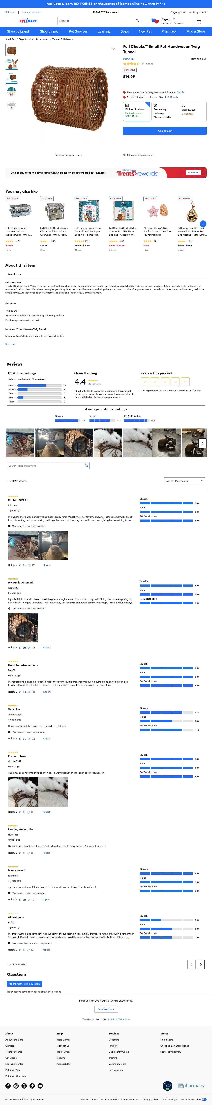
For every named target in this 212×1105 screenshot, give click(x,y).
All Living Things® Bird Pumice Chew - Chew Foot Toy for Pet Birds (157, 231)
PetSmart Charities (15, 1075)
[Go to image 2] (11, 64)
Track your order (31, 12)
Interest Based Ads (130, 1099)
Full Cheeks (129, 58)
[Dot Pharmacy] (191, 1086)
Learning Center (14, 1063)
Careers (9, 1045)
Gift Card (10, 12)
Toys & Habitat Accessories (33, 39)
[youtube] (40, 1086)
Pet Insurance (116, 1069)
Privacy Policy (112, 1099)
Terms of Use (97, 1099)
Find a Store (166, 1039)
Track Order (63, 1051)
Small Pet (10, 39)
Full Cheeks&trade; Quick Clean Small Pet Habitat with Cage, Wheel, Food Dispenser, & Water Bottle (54, 232)
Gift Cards (11, 1057)
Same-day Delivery (170, 1051)
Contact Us (63, 1045)
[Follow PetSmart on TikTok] (32, 1086)
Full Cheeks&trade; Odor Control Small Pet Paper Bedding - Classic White (122, 231)
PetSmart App (13, 1069)
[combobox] (99, 20)
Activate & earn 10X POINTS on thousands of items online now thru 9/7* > (106, 4)
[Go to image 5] (11, 105)
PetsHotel (114, 1045)
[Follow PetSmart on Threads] (24, 1086)
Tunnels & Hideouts (62, 39)
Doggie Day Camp (119, 1051)
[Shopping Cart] (203, 22)
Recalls (84, 1099)
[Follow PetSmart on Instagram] (16, 1086)
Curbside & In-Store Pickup (174, 1045)
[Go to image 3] (11, 77)
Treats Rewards (13, 1051)
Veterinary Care (117, 1063)
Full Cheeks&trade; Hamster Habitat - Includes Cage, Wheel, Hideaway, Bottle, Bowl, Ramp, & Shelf (19, 232)
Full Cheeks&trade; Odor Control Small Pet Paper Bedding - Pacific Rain (88, 231)
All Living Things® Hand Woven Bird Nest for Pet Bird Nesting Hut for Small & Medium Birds (192, 232)
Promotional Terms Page (118, 1019)
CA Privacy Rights (169, 1099)
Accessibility (63, 1063)
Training (113, 1057)
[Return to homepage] (28, 20)
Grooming (114, 1039)
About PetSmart (14, 1039)
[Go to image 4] (11, 91)
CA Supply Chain (150, 1099)
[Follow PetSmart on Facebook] (8, 1086)
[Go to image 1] (11, 50)
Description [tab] (14, 274)
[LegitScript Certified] (167, 1085)
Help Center (63, 1039)
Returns (61, 1057)
